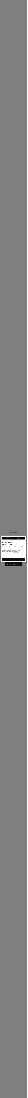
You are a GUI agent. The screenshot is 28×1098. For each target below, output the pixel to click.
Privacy (19, 547)
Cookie (23, 547)
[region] (13, 549)
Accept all (13, 559)
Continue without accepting (13, 538)
